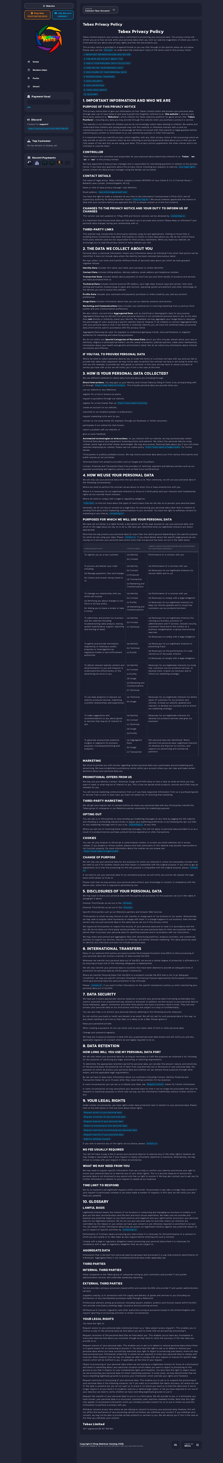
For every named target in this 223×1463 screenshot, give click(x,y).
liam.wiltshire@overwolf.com (113, 192)
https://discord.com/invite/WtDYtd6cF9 (48, 128)
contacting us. (178, 215)
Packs (36, 78)
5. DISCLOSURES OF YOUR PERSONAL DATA (105, 72)
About (36, 86)
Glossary (108, 50)
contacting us (116, 513)
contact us (130, 537)
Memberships (40, 69)
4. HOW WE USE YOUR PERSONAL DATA (103, 67)
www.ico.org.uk (140, 199)
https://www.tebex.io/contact (110, 385)
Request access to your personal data (103, 1112)
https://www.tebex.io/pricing (132, 403)
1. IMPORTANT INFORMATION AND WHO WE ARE (107, 54)
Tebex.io (93, 1446)
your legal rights (187, 166)
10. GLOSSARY (91, 94)
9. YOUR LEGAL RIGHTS (95, 89)
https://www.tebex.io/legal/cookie (163, 447)
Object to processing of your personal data (105, 1125)
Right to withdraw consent (97, 1138)
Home (36, 61)
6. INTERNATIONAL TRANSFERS (99, 76)
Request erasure (155, 1084)
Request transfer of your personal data (103, 1134)
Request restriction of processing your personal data (110, 1130)
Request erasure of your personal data (103, 1121)
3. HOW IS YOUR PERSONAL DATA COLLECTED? (107, 63)
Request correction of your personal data (104, 1116)
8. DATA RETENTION (94, 85)
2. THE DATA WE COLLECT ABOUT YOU (103, 58)
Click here (89, 503)
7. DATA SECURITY (93, 81)
